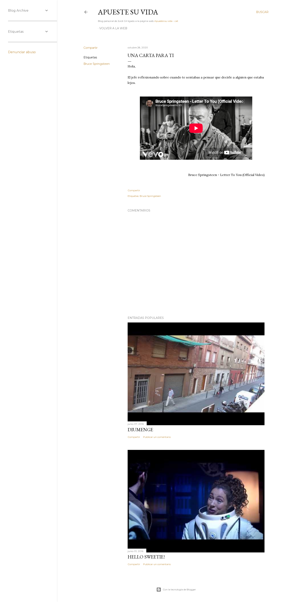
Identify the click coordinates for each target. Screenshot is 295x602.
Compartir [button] (90, 48)
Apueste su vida (128, 12)
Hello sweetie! (146, 557)
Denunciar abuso (22, 52)
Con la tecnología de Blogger (179, 589)
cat (176, 20)
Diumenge (140, 429)
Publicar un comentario (157, 436)
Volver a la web (113, 28)
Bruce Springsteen (96, 64)
